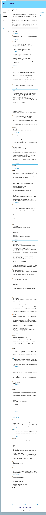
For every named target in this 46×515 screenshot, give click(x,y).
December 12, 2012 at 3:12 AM (16, 427)
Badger (13, 90)
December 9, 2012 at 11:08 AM (16, 168)
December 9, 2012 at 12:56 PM (16, 228)
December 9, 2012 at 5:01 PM (15, 239)
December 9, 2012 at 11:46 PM (16, 285)
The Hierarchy (41, 10)
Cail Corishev (14, 358)
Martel (13, 134)
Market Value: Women (42, 12)
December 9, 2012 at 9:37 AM (15, 65)
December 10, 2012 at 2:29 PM (16, 366)
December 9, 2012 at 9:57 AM (15, 88)
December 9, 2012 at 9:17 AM (15, 51)
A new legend (41, 15)
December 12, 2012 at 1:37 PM (16, 474)
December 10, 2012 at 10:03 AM (16, 333)
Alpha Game (8, 3)
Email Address (4, 17)
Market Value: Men (42, 11)
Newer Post (13, 504)
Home (25, 504)
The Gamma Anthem (5, 28)
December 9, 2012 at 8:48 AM (15, 46)
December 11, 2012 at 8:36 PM (16, 411)
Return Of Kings (42, 26)
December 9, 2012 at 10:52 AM (16, 163)
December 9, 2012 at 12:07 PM (16, 202)
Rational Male (41, 18)
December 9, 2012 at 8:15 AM (15, 39)
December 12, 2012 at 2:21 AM (16, 417)
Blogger (30, 510)
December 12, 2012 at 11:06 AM (16, 465)
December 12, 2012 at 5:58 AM (16, 436)
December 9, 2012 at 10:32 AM (16, 132)
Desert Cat (14, 314)
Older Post (37, 504)
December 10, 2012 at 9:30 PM (16, 384)
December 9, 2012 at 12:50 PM (16, 222)
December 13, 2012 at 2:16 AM (16, 486)
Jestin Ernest (14, 241)
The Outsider (14, 41)
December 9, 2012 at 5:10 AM (15, 33)
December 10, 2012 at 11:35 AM (16, 346)
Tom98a (13, 165)
